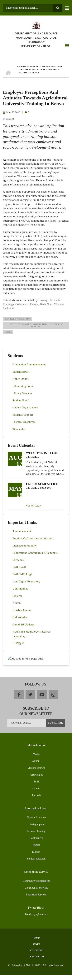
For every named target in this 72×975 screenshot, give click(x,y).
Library (36, 851)
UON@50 (18, 643)
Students (36, 950)
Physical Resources (24, 421)
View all (32, 505)
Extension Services (36, 894)
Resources (37, 956)
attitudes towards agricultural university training (36, 325)
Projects (17, 595)
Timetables (18, 429)
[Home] (36, 25)
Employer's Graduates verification (32, 538)
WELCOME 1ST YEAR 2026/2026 (42, 455)
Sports (36, 844)
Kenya (8, 332)
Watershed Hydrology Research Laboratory (31, 634)
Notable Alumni (21, 610)
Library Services (22, 393)
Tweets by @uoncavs (36, 914)
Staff (36, 781)
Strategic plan (36, 824)
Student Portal (20, 400)
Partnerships (36, 774)
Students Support (22, 414)
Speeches (18, 559)
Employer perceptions (17, 319)
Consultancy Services (36, 887)
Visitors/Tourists (36, 767)
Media (36, 754)
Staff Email (19, 567)
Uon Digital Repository (26, 581)
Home (36, 938)
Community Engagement (36, 880)
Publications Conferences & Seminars (35, 552)
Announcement (21, 531)
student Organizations (25, 407)
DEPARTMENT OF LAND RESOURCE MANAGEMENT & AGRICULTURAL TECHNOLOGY (36, 37)
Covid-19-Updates (23, 624)
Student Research (36, 858)
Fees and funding (36, 831)
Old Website (19, 617)
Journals (36, 795)
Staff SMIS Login (22, 574)
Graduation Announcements (29, 364)
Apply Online (20, 378)
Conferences (36, 838)
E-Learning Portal (23, 386)
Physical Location (36, 817)
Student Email (20, 371)
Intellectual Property (24, 545)
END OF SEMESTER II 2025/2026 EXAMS (42, 486)
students (36, 788)
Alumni (17, 602)
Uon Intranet (20, 588)
